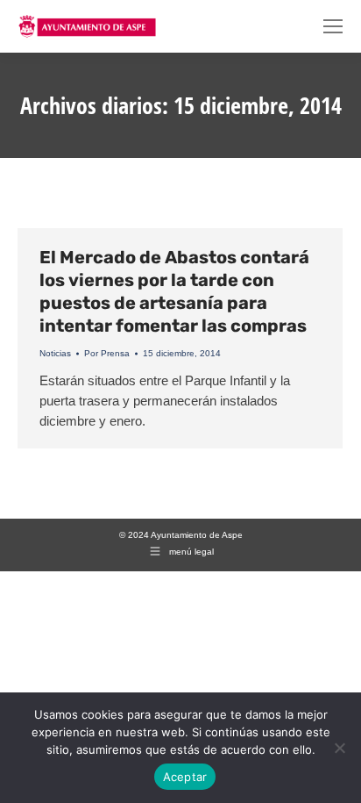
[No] (339, 747)
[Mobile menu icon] (332, 26)
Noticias (55, 353)
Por (107, 353)
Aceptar (185, 777)
